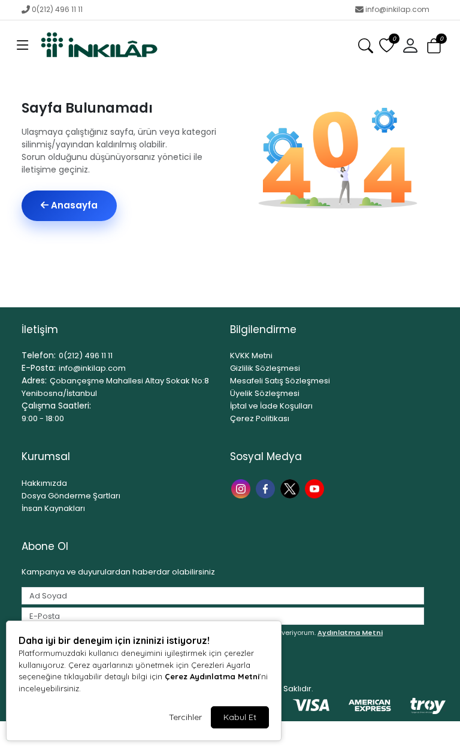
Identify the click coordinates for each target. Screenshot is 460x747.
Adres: (34, 380)
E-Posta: (39, 368)
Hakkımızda (44, 483)
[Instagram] (242, 487)
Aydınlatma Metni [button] (350, 632)
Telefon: (39, 355)
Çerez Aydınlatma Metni (212, 676)
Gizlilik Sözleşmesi (265, 368)
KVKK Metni (251, 355)
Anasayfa (73, 205)
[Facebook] (267, 487)
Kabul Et (239, 717)
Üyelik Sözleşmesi (264, 393)
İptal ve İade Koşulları (271, 406)
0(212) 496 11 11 (57, 9)
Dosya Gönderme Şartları (71, 495)
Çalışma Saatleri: (56, 406)
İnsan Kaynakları (53, 508)
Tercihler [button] (185, 717)
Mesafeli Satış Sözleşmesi (280, 380)
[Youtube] (316, 487)
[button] (22, 46)
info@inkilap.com (397, 9)
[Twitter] (291, 487)
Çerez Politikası (259, 418)
